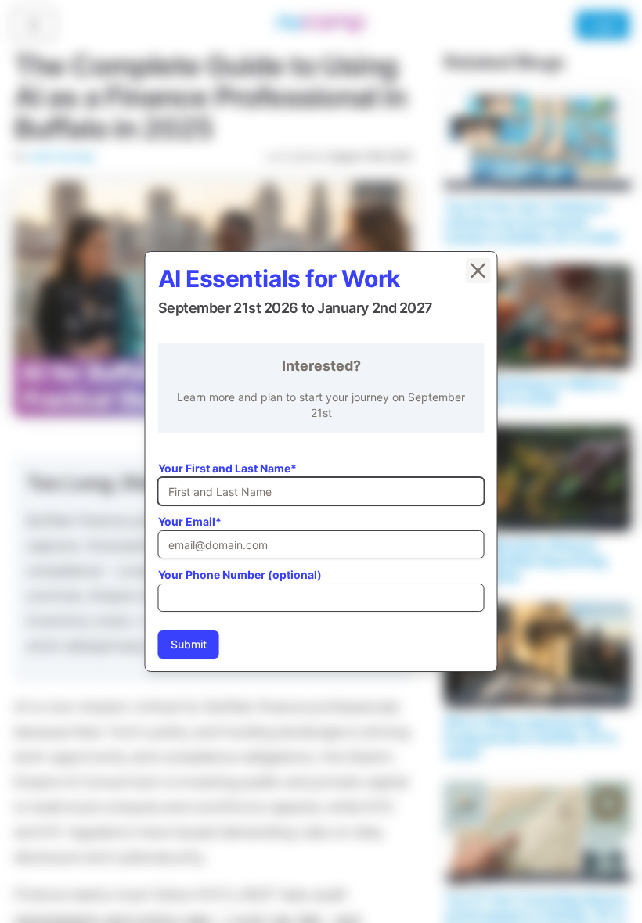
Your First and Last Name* (227, 468)
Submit (189, 644)
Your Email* (190, 521)
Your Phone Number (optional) (240, 574)
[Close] (478, 270)
